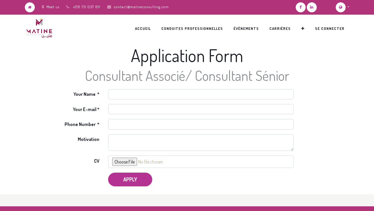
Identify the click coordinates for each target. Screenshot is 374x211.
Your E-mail (84, 109)
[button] (303, 28)
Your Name (84, 94)
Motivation (88, 139)
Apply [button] (130, 179)
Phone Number (80, 124)
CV (96, 161)
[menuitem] (142, 28)
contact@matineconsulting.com (141, 6)
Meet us (52, 6)
